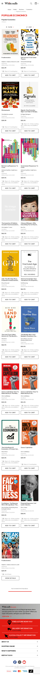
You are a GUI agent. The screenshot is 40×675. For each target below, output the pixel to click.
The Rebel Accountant (7, 114)
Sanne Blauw (24, 338)
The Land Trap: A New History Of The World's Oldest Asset (9, 335)
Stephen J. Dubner (6, 61)
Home (9, 9)
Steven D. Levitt (15, 61)
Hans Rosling (5, 507)
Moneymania (6, 110)
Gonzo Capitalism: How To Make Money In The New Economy (10, 392)
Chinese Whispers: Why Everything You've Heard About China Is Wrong (29, 223)
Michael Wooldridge (26, 61)
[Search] (31, 3)
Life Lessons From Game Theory (28, 58)
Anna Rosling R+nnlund (10, 508)
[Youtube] (24, 662)
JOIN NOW (6, 616)
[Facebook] (15, 662)
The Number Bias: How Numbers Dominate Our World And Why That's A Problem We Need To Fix (29, 335)
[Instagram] (19, 662)
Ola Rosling (12, 507)
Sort (30, 27)
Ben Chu (23, 227)
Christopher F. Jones (7, 227)
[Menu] (3, 3)
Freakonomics (6, 57)
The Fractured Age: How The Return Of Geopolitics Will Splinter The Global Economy (29, 279)
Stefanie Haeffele (6, 170)
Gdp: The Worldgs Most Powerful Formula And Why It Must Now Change (10, 279)
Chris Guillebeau (6, 396)
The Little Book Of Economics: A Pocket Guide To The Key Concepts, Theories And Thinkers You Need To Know (10, 448)
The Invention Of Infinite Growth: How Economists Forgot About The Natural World (10, 223)
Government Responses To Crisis (29, 166)
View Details (10, 578)
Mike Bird (4, 338)
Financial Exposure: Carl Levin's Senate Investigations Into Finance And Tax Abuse (29, 504)
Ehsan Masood (5, 283)
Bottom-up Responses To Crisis (10, 166)
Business (21, 9)
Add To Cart (10, 75)
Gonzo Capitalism (26, 447)
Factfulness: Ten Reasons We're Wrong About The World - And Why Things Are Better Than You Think (10, 504)
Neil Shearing (24, 283)
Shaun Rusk (4, 451)
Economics (29, 9)
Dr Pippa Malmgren (26, 114)
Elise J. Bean (24, 507)
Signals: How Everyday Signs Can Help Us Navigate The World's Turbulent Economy (29, 110)
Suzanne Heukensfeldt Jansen (26, 339)
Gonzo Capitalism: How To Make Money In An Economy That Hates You (29, 392)
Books (15, 9)
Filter (10, 27)
